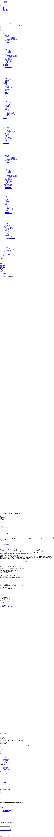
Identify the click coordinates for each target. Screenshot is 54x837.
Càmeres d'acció (7, 144)
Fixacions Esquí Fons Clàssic (12, 55)
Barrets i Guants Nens (8, 119)
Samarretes (6, 97)
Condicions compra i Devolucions (8, 769)
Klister (8, 42)
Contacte (4, 766)
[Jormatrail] (5, 2)
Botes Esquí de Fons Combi (11, 38)
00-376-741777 (3, 782)
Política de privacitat (6, 759)
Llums (6, 135)
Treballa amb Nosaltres (6, 762)
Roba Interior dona (8, 111)
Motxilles (6, 136)
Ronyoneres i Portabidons (9, 138)
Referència (2, 518)
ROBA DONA (5, 100)
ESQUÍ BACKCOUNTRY (7, 66)
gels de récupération (10, 132)
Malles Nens (7, 230)
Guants (6, 88)
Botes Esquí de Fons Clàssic (11, 37)
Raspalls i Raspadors (10, 47)
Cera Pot (8, 41)
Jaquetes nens (7, 229)
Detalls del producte (6, 544)
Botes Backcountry (8, 68)
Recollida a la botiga (6, 758)
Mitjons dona (7, 109)
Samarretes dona (7, 115)
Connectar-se (2, 265)
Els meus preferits (5, 775)
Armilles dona (7, 101)
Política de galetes (5, 760)
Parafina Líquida (9, 61)
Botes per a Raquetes (8, 74)
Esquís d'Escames (10, 50)
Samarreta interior (10, 208)
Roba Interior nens (8, 123)
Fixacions (6, 54)
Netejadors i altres (10, 43)
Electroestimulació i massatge (9, 249)
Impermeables (7, 89)
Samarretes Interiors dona (11, 114)
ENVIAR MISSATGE (4, 539)
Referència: (2, 517)
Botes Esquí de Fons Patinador (12, 39)
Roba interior (7, 94)
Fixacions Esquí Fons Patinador (12, 56)
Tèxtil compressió (10, 96)
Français (7, 9)
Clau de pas (2, 828)
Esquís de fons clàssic (8, 49)
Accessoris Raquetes (8, 73)
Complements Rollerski (8, 79)
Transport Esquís (7, 139)
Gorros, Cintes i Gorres (8, 87)
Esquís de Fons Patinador (9, 53)
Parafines (8, 62)
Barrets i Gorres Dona (8, 102)
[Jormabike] (5, 1)
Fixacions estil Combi (10, 57)
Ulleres (6, 140)
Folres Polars (7, 86)
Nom (1, 538)
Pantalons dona (7, 110)
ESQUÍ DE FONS (6, 34)
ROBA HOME (5, 83)
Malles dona (7, 108)
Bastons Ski (7, 35)
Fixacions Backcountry (8, 188)
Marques (4, 255)
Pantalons (6, 93)
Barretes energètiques (10, 129)
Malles (6, 91)
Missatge (42, 538)
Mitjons (6, 92)
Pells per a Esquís (7, 63)
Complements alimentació (11, 131)
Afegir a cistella (3, 522)
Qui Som (4, 755)
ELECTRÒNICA (6, 143)
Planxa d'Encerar (9, 46)
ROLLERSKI (5, 78)
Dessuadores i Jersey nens (9, 228)
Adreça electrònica (28, 538)
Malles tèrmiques (9, 207)
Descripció (4, 543)
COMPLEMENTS (6, 127)
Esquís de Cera (9, 51)
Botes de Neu (7, 134)
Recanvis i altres (9, 58)
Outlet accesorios (7, 254)
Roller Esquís (7, 80)
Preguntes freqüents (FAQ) (7, 768)
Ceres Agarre (7, 40)
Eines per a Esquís (8, 44)
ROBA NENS (5, 118)
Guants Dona (7, 105)
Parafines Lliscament (8, 60)
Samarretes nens (7, 124)
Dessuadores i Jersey (8, 85)
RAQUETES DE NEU (6, 72)
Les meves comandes (6, 774)
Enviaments (4, 756)
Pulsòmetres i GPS (8, 250)
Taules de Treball (9, 48)
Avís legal (4, 761)
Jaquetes (6, 90)
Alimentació (7, 128)
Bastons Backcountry (8, 67)
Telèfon (13, 538)
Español (7, 7)
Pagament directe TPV (6, 767)
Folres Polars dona (8, 104)
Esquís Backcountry (8, 69)
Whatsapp (2, 540)
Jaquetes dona (7, 107)
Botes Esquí (7, 36)
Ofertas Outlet (7, 252)
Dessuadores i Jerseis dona (9, 103)
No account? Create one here (5, 833)
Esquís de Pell (9, 52)
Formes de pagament (6, 757)
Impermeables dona (8, 106)
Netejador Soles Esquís (8, 59)
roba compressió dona (10, 113)
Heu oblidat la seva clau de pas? (5, 830)
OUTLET (4, 251)
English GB (9, 8)
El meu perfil (5, 773)
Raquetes (6, 75)
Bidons (6, 133)
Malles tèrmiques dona (10, 112)
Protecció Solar (7, 137)
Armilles (6, 84)
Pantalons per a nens (8, 122)
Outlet (6, 253)
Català (6, 10)
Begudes (8, 130)
